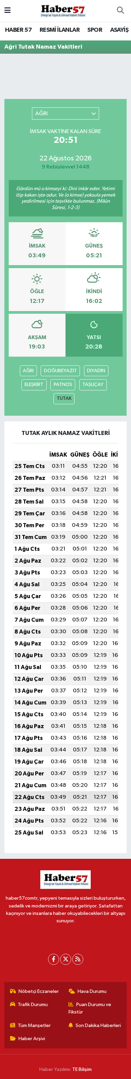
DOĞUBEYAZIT (60, 370)
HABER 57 (18, 30)
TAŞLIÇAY (92, 384)
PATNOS (63, 384)
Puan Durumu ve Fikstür (90, 1008)
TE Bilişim (82, 1069)
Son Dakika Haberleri (98, 1025)
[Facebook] (53, 959)
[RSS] (77, 959)
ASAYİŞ (119, 30)
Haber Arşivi (31, 1038)
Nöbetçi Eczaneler (38, 991)
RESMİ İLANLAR (60, 30)
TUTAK (64, 398)
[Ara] (120, 10)
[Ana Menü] (7, 11)
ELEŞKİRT (34, 384)
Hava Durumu (92, 991)
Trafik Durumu (33, 1004)
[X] (65, 959)
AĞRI (28, 370)
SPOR (94, 30)
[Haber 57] (62, 10)
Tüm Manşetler (34, 1025)
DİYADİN (96, 370)
